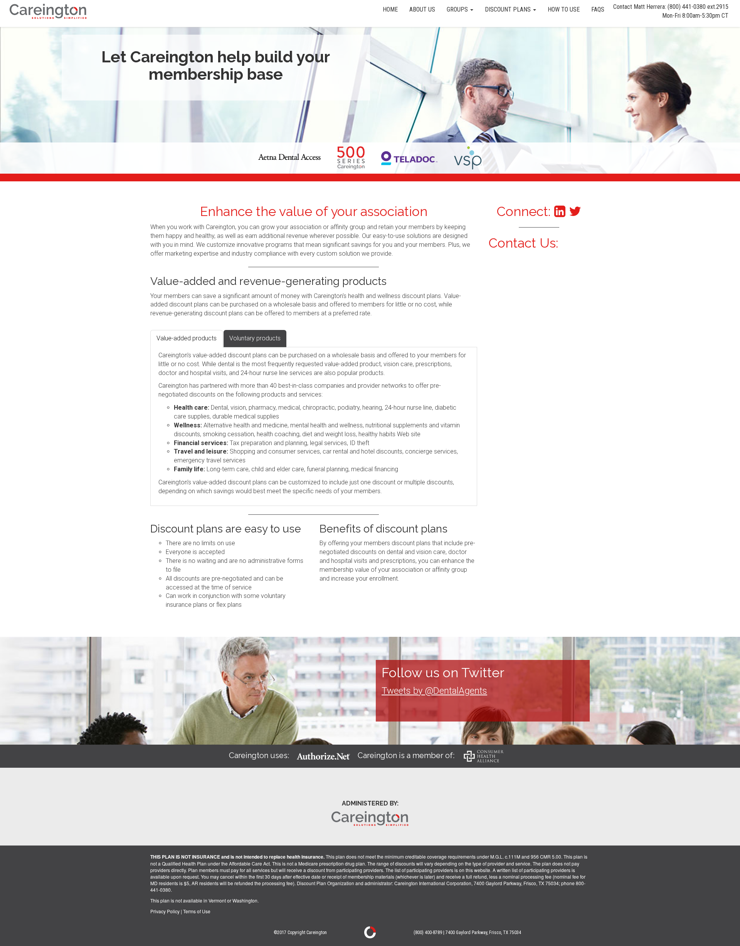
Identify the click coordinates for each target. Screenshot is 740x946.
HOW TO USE (564, 9)
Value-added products (186, 338)
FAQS (597, 9)
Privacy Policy (165, 911)
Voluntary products (255, 338)
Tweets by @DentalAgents (434, 690)
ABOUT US (422, 9)
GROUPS (458, 9)
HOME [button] (390, 9)
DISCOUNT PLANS (508, 9)
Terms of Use (196, 911)
